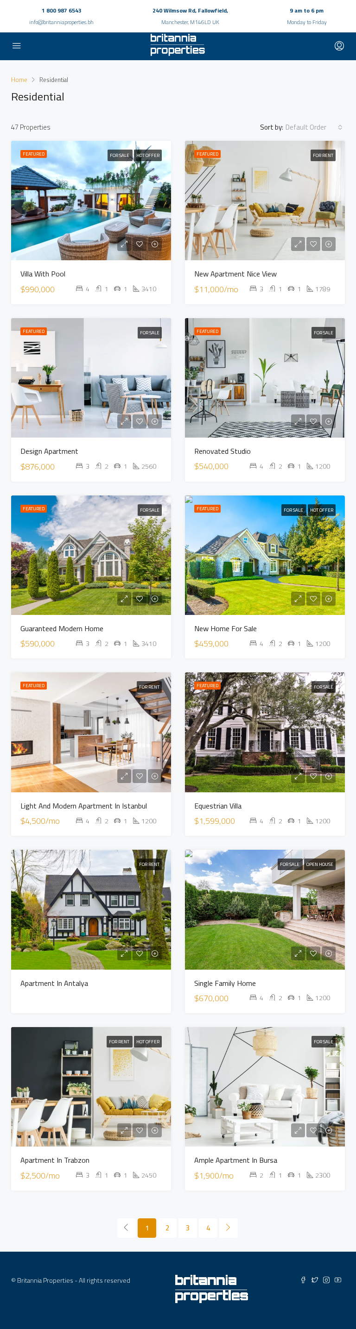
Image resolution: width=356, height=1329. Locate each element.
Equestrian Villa (218, 806)
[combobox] (314, 127)
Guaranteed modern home (61, 628)
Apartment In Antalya (54, 983)
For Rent (323, 155)
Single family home (225, 983)
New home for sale (225, 628)
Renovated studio (222, 451)
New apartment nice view (235, 274)
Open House (319, 864)
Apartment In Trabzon (54, 1160)
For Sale (120, 155)
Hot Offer (147, 155)
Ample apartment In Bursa (235, 1160)
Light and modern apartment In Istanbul (83, 806)
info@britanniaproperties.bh (61, 22)
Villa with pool (42, 274)
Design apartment (49, 451)
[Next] (228, 1228)
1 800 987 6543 (62, 10)
